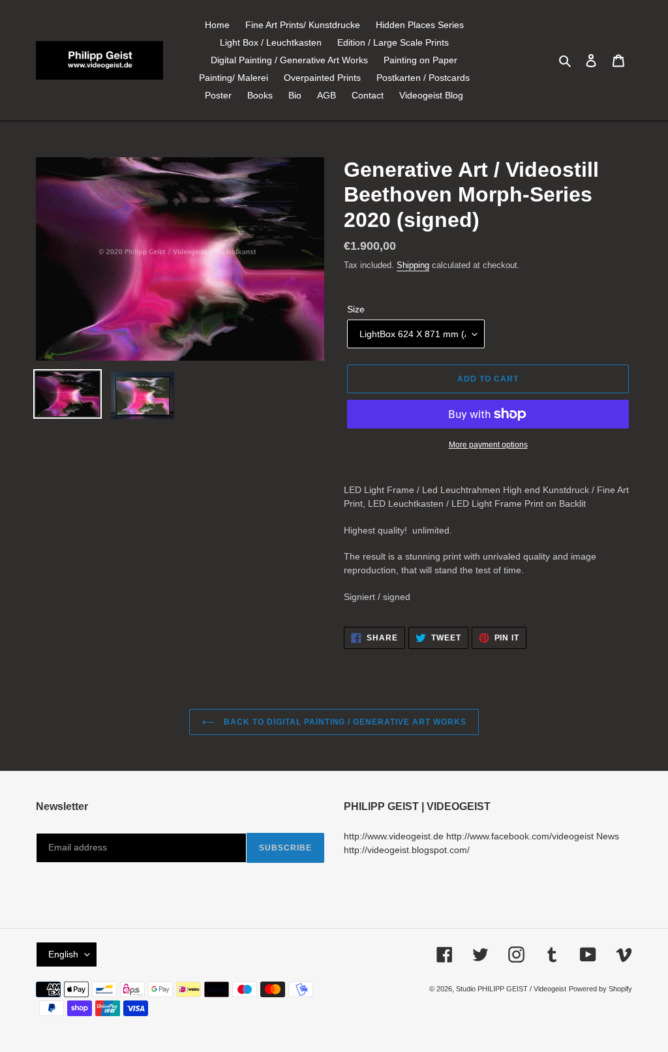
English (63, 954)
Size (356, 309)
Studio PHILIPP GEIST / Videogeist (511, 989)
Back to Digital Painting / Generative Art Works (343, 722)
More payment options (488, 444)
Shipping (413, 265)
